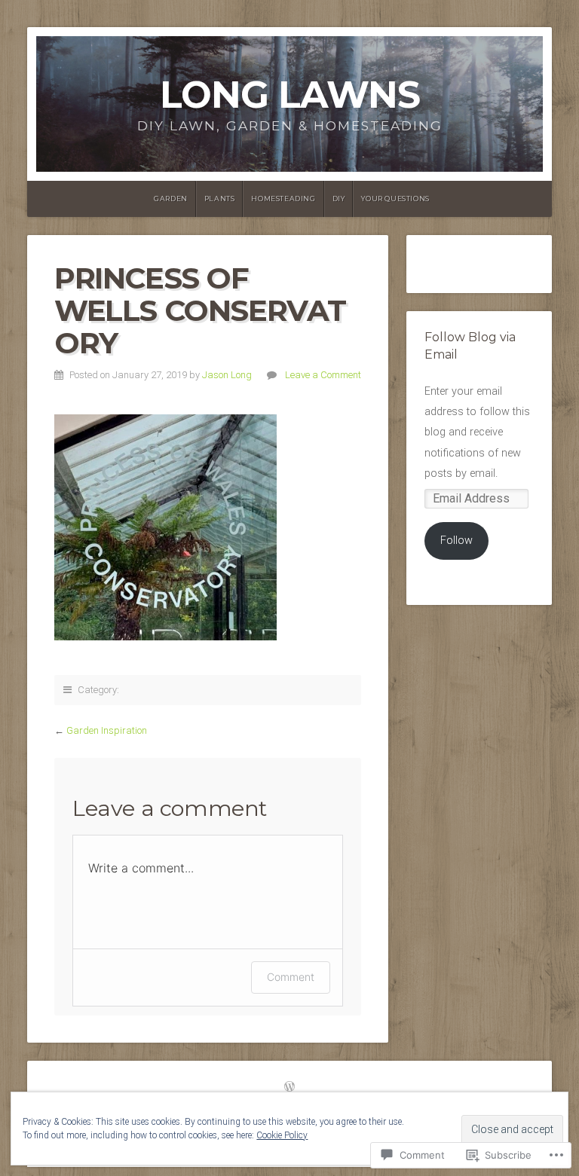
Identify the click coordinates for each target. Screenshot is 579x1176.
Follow (456, 540)
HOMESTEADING (283, 198)
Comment (290, 976)
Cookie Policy (282, 1135)
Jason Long (227, 374)
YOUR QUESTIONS (395, 198)
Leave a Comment (323, 374)
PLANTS (219, 198)
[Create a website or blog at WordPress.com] (289, 1087)
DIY (338, 198)
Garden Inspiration (106, 730)
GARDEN (171, 198)
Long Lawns (290, 94)
